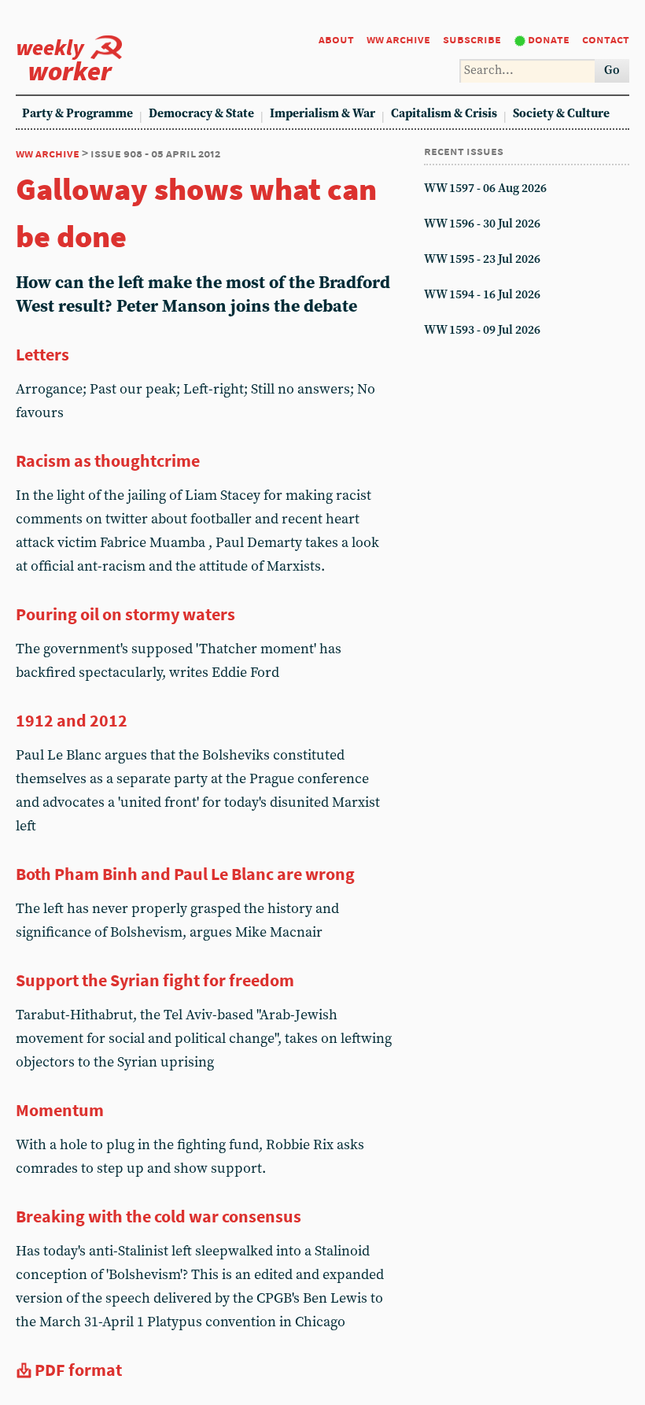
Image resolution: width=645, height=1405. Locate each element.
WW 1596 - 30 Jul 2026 (482, 223)
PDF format (78, 1370)
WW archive (398, 38)
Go (612, 70)
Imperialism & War (322, 113)
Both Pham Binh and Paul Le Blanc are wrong (185, 874)
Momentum (60, 1110)
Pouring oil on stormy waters (125, 614)
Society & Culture (561, 113)
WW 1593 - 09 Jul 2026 (482, 330)
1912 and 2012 (71, 720)
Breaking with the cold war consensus (158, 1216)
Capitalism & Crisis (444, 113)
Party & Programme (77, 113)
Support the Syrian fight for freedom (155, 980)
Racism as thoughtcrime (108, 460)
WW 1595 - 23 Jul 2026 (482, 259)
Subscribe (472, 38)
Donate (548, 38)
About (336, 38)
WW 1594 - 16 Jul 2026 (482, 294)
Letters (42, 354)
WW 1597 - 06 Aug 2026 (485, 188)
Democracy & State (201, 113)
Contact (605, 38)
